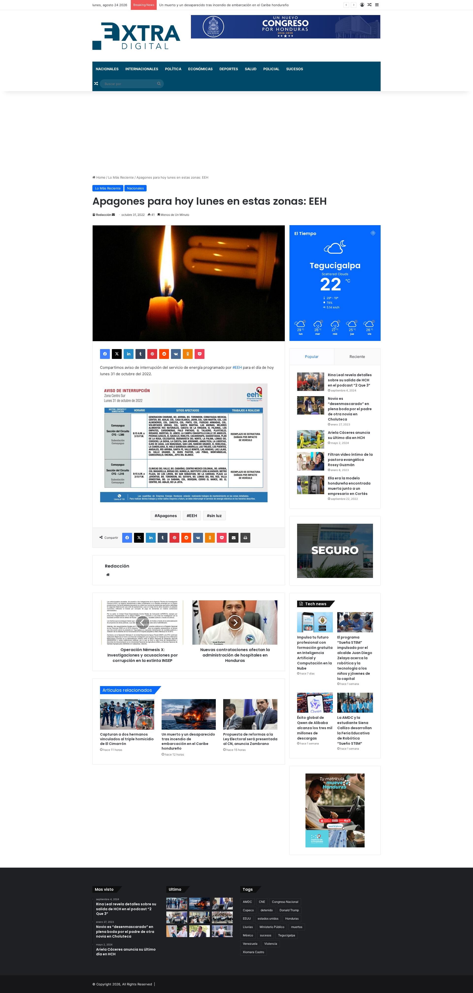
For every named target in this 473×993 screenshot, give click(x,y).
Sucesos (294, 69)
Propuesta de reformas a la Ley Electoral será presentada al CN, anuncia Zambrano (250, 739)
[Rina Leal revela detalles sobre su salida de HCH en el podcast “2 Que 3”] (310, 381)
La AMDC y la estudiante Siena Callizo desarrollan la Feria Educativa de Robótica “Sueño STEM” (354, 730)
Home (100, 177)
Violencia (270, 943)
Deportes (229, 69)
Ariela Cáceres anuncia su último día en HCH (349, 435)
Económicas (200, 69)
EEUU (247, 918)
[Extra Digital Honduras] (138, 36)
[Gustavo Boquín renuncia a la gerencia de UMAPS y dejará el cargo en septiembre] (199, 931)
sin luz (215, 515)
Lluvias (248, 927)
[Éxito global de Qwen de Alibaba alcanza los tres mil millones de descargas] (315, 703)
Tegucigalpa (286, 935)
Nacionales (107, 69)
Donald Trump (289, 910)
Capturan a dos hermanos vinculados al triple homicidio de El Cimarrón (127, 739)
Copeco (248, 910)
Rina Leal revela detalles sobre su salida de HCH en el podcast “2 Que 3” (350, 380)
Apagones (167, 515)
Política (173, 69)
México (248, 935)
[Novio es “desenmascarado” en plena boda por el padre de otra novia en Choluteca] (310, 405)
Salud (250, 69)
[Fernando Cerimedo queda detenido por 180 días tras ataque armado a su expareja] (222, 931)
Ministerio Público (272, 927)
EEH (193, 515)
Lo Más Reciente (121, 177)
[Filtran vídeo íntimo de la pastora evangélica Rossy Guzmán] (310, 461)
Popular (312, 356)
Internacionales (141, 69)
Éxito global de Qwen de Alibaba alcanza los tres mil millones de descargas (314, 728)
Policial (271, 69)
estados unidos (268, 918)
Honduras (292, 918)
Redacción (103, 215)
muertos (296, 927)
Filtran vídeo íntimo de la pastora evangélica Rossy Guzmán (350, 459)
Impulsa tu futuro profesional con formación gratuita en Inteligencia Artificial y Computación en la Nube (315, 653)
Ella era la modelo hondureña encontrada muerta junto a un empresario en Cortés (349, 486)
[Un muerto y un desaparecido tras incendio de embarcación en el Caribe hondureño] (189, 714)
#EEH (237, 367)
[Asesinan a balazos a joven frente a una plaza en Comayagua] (176, 931)
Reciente (357, 356)
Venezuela (250, 943)
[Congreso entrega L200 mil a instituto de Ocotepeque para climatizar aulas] (222, 917)
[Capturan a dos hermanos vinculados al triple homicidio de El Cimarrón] (127, 714)
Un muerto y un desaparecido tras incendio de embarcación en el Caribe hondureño (188, 741)
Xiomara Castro (253, 952)
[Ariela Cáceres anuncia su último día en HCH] (310, 439)
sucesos (265, 935)
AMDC (247, 902)
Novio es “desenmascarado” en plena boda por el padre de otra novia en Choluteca (350, 409)
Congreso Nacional (285, 902)
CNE (262, 902)
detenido (267, 910)
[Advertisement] (236, 133)
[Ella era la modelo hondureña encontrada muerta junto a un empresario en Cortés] (310, 485)
